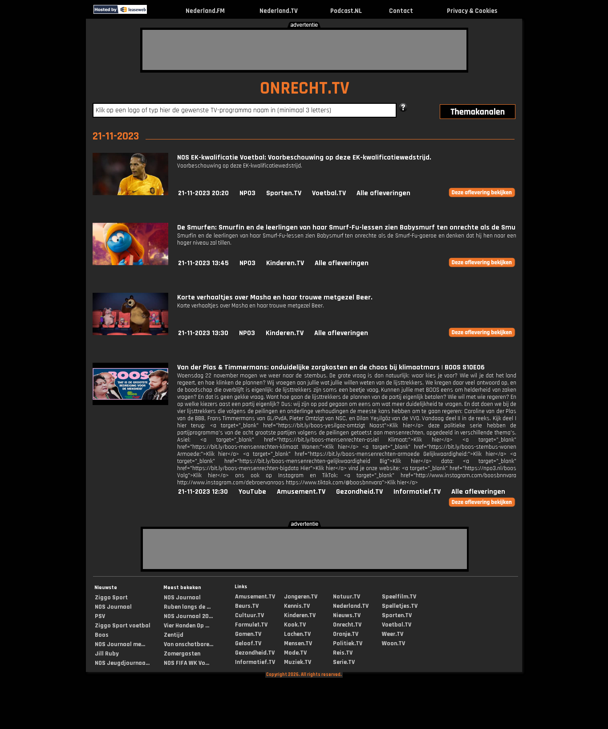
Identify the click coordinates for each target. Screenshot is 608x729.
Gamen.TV (248, 634)
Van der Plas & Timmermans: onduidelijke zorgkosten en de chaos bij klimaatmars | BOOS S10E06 (331, 367)
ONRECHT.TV (304, 88)
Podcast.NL (346, 11)
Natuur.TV (346, 597)
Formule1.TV (251, 625)
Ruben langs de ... (187, 607)
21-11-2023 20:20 (203, 193)
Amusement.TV (301, 491)
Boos (102, 635)
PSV (100, 616)
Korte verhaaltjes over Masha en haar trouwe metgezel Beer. (275, 297)
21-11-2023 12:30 (203, 491)
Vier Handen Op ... (186, 626)
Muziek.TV (297, 662)
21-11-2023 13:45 (203, 263)
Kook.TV (295, 625)
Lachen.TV (297, 634)
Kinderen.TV (285, 263)
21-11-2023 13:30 (203, 333)
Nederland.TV (278, 11)
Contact (401, 11)
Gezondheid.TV (359, 491)
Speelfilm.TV (399, 597)
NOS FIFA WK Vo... (186, 663)
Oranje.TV (345, 634)
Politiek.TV (347, 643)
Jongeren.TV (300, 597)
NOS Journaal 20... (188, 616)
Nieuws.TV (347, 615)
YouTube (252, 491)
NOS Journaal (113, 607)
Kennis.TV (297, 606)
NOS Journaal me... (120, 644)
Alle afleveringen (383, 193)
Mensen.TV (298, 643)
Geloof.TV (248, 643)
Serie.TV (344, 662)
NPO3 (247, 193)
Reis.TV (343, 653)
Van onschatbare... (188, 644)
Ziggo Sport (111, 598)
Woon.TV (393, 643)
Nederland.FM (205, 11)
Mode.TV (295, 653)
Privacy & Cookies (472, 11)
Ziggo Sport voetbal (122, 626)
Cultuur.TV (249, 615)
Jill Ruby (107, 654)
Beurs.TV (247, 606)
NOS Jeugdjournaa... (122, 663)
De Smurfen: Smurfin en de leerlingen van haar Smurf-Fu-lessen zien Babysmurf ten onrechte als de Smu (346, 227)
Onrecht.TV (347, 625)
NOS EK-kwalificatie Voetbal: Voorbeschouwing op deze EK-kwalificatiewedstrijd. (304, 157)
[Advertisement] (304, 50)
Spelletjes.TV (399, 606)
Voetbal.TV (329, 193)
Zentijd (173, 635)
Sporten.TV (283, 193)
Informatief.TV (417, 491)
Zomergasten (182, 654)
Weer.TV (392, 634)
